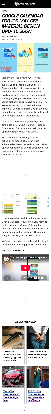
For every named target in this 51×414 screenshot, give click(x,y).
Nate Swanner (10, 37)
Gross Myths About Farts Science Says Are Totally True (37, 354)
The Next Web (18, 250)
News (5, 11)
